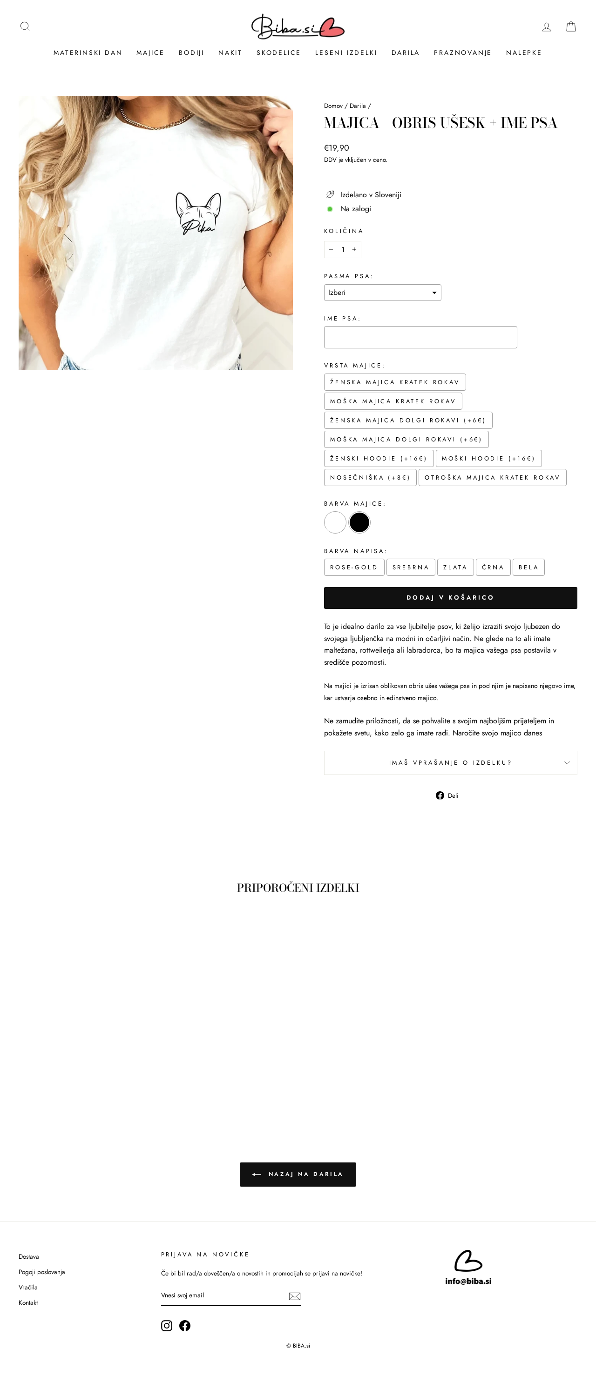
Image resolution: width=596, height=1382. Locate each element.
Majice (150, 52)
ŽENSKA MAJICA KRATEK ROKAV (395, 382)
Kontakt (28, 1302)
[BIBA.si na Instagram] (166, 1325)
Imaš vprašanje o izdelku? (451, 762)
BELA (529, 567)
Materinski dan (88, 52)
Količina (344, 231)
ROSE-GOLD (354, 567)
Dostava (29, 1256)
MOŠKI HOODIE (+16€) (489, 458)
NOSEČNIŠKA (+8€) (370, 477)
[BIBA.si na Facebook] (184, 1325)
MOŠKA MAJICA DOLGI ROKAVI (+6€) (406, 439)
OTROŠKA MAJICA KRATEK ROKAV (493, 477)
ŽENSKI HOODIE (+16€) (379, 458)
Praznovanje (463, 52)
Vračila (28, 1287)
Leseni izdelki (346, 52)
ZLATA (455, 567)
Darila (406, 52)
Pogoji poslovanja (42, 1271)
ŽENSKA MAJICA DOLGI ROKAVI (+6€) (408, 420)
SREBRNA (411, 567)
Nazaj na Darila (304, 1174)
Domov (333, 105)
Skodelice (279, 52)
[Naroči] (295, 1296)
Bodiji (191, 52)
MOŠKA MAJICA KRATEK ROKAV (393, 401)
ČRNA (493, 567)
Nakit (230, 52)
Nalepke (524, 52)
